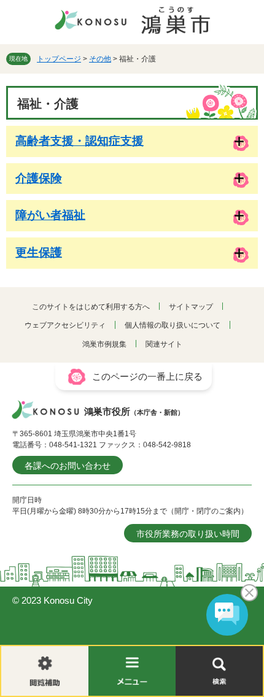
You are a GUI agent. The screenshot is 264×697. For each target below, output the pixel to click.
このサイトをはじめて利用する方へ (91, 306)
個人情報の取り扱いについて (172, 325)
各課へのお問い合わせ (68, 466)
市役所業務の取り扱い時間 (187, 534)
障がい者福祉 (50, 215)
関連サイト (164, 344)
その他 (100, 59)
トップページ (59, 59)
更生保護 (38, 252)
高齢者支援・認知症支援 (79, 140)
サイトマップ (191, 306)
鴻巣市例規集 (104, 344)
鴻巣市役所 (134, 411)
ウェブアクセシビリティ (65, 325)
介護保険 (38, 178)
